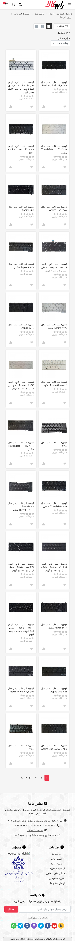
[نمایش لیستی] (36, 26)
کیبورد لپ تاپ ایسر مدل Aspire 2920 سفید (54, 326)
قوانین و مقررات (56, 869)
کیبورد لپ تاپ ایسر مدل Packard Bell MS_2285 (54, 84)
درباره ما (56, 854)
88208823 (49, 826)
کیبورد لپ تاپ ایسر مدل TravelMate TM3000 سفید (54, 150)
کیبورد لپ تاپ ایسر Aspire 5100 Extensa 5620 (21, 150)
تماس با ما (56, 859)
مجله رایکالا (56, 864)
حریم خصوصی (56, 878)
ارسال (11, 909)
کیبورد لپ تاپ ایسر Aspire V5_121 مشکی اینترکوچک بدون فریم (54, 268)
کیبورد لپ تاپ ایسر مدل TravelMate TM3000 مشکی (21, 446)
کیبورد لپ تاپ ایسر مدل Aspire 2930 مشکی (21, 266)
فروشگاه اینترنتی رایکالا (61, 14)
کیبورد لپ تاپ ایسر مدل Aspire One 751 (54, 690)
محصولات (39, 14)
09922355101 (35, 831)
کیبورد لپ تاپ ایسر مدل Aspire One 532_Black (21, 690)
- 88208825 (21, 826)
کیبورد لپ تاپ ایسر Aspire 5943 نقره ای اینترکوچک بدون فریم (21, 385)
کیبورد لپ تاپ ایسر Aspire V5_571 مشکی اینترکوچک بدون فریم (21, 567)
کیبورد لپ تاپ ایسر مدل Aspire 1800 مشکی (54, 626)
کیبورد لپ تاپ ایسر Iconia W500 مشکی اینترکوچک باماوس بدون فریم (21, 629)
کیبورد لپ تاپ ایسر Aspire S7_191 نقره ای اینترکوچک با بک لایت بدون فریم (21, 87)
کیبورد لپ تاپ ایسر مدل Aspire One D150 (54, 208)
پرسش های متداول (56, 873)
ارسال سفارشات (56, 883)
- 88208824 (35, 826)
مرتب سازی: (63, 38)
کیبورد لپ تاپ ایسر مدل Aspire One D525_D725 (54, 747)
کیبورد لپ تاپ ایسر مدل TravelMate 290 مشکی (54, 505)
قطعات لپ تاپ (21, 14)
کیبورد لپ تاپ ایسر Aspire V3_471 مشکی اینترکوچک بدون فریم (54, 567)
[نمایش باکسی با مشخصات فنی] (43, 26)
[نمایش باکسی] (49, 26)
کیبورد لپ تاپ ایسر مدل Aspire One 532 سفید (54, 383)
